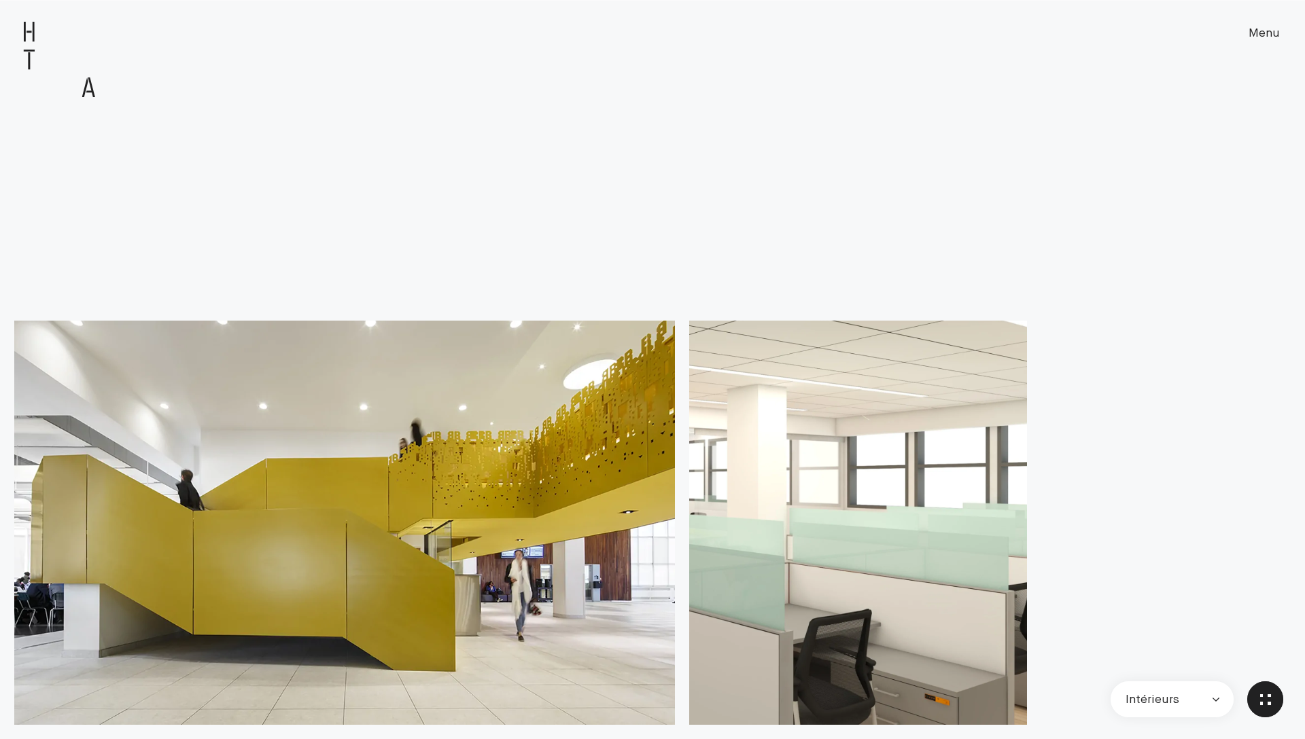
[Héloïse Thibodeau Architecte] (60, 60)
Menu (1264, 32)
